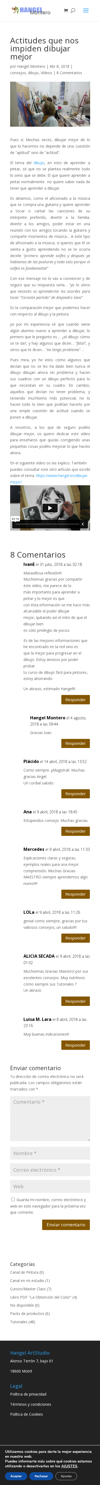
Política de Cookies (26, 1414)
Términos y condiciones (30, 1404)
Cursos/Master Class (28, 1288)
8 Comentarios (69, 72)
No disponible (22, 1305)
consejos (18, 72)
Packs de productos (27, 1313)
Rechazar (41, 1476)
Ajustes (66, 1476)
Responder (75, 699)
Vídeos (46, 72)
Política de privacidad (28, 1394)
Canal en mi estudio (27, 1280)
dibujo (33, 72)
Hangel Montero (31, 66)
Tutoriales (18, 1321)
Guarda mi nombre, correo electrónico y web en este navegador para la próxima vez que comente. (48, 1206)
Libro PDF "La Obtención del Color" (40, 1297)
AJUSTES (69, 1466)
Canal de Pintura (24, 1272)
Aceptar (16, 1476)
